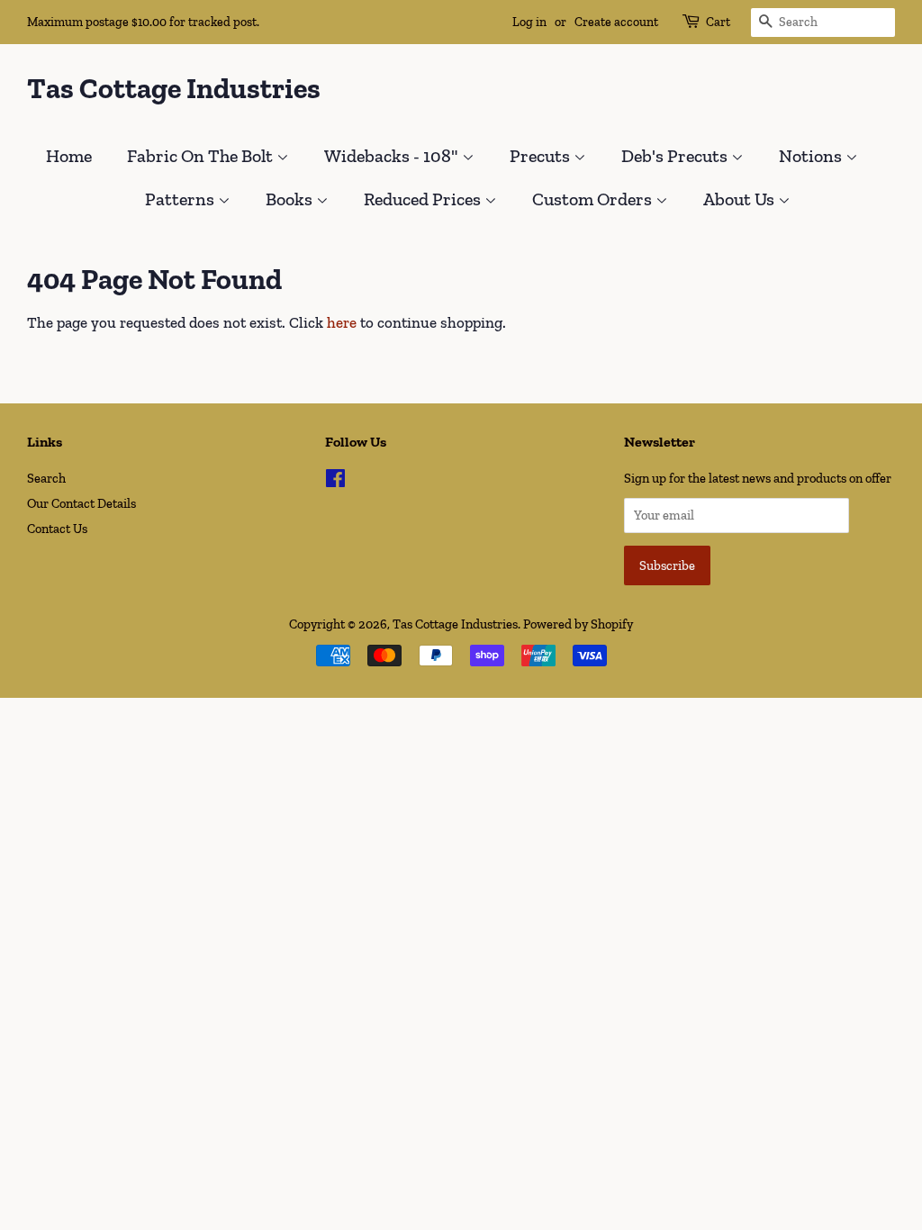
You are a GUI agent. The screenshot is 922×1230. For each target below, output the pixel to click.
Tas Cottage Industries (174, 88)
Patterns (181, 199)
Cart (718, 22)
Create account (616, 22)
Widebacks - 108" (393, 156)
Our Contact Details (81, 503)
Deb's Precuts (676, 156)
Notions (812, 156)
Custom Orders (593, 199)
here (342, 322)
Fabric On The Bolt (201, 156)
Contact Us (57, 528)
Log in (529, 22)
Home (69, 156)
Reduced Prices (424, 199)
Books (291, 199)
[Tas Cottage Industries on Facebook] (335, 482)
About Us (740, 199)
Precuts (542, 156)
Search (46, 478)
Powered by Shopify (578, 624)
